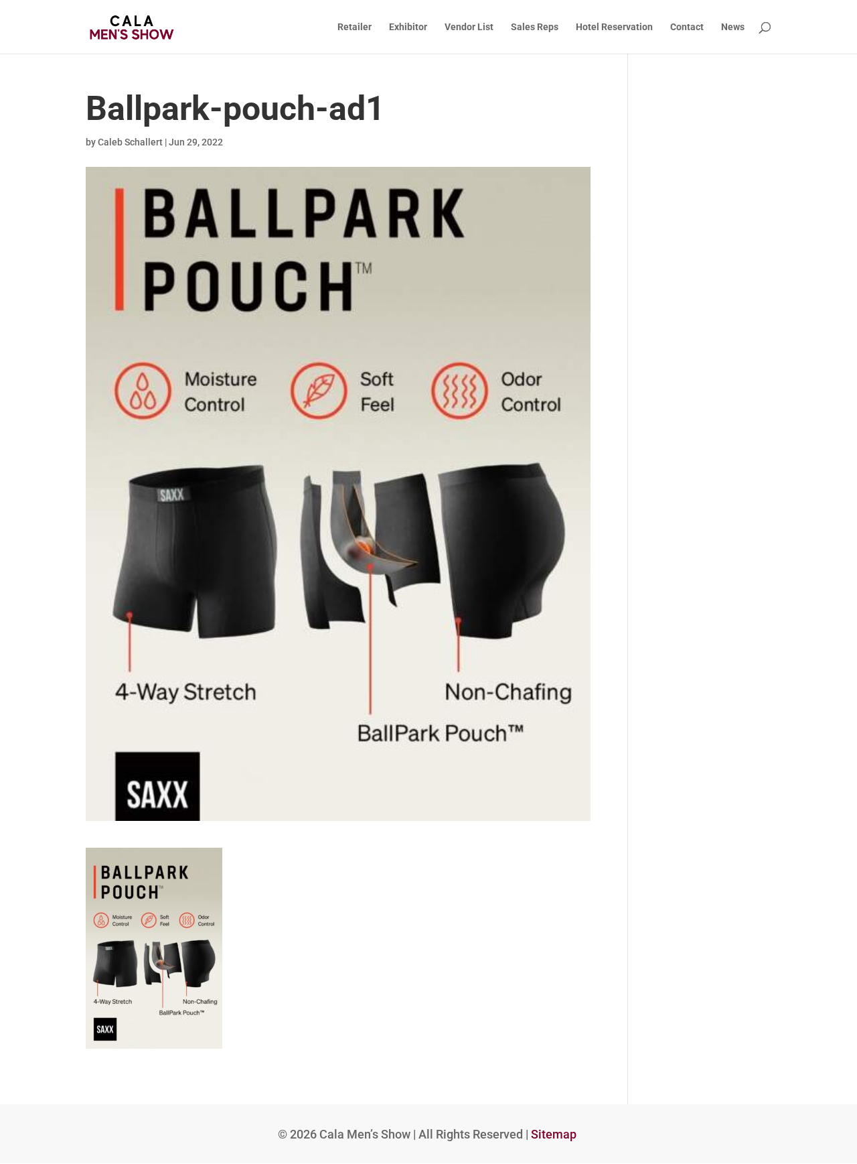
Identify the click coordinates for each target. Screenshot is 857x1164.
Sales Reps (534, 27)
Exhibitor (408, 27)
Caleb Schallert (130, 142)
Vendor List (469, 27)
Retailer (354, 27)
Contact (687, 27)
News (733, 27)
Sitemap (553, 1134)
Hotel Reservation (614, 27)
